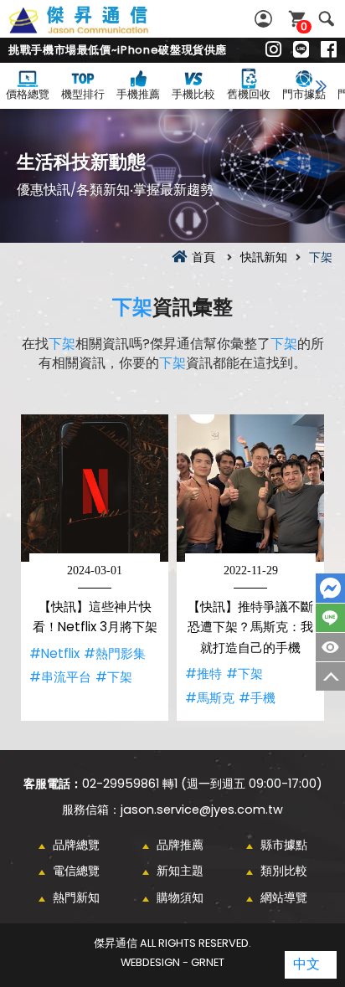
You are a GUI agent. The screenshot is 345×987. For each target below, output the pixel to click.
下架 (132, 307)
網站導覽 (283, 897)
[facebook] (329, 50)
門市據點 (304, 94)
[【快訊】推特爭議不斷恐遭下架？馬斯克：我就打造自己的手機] (250, 488)
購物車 (304, 26)
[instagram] (273, 50)
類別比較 (283, 870)
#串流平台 (60, 677)
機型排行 (83, 94)
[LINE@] (301, 50)
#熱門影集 (115, 653)
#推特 (203, 673)
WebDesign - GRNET (172, 962)
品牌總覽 (76, 844)
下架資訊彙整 (97, 29)
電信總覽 (76, 870)
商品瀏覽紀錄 (330, 647)
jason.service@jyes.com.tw (202, 809)
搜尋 (326, 19)
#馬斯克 (209, 698)
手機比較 (193, 94)
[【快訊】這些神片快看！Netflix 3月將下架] (94, 488)
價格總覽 (27, 94)
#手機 (257, 698)
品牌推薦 (180, 844)
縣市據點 (283, 844)
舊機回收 (248, 94)
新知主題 (180, 870)
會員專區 (265, 19)
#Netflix (54, 653)
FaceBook (330, 588)
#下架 (113, 677)
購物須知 (180, 897)
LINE (330, 618)
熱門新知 (76, 897)
